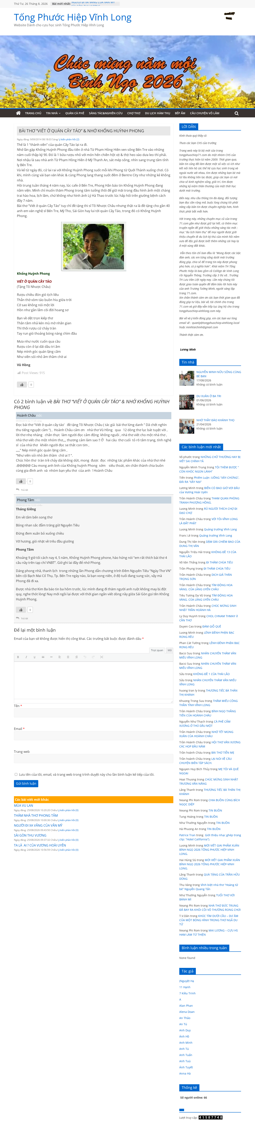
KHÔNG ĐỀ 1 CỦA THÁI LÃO (211, 674)
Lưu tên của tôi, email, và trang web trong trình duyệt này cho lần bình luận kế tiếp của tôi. (86, 774)
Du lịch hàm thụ (157, 113)
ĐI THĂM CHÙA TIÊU (219, 562)
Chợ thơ (133, 113)
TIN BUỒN (215, 810)
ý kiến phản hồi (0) (68, 810)
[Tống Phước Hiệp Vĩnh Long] (18, 113)
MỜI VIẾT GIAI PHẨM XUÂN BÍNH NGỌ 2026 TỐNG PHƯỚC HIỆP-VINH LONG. (209, 850)
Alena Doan (187, 1012)
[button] (19, 657)
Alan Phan (186, 1005)
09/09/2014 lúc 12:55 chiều (29, 505)
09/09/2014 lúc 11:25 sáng (28, 420)
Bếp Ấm (180, 113)
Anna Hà (185, 1073)
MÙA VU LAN (23, 805)
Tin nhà (52, 113)
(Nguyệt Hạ (186, 981)
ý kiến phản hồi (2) (69, 139)
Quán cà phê (74, 113)
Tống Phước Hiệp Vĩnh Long (72, 17)
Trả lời (24, 489)
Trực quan (157, 650)
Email (19, 729)
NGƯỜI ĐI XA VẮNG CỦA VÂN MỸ (93, 4)
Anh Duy (185, 1030)
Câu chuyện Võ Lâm (204, 113)
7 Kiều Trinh (187, 993)
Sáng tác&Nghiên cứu (106, 113)
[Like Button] (22, 385)
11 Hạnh (184, 987)
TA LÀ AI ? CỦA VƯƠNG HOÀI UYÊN (40, 845)
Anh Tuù (185, 1061)
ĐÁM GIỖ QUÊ (211, 626)
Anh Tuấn (185, 1055)
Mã (170, 650)
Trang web (22, 751)
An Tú (183, 1024)
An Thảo (184, 1018)
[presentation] (19, 657)
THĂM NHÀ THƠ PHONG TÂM (36, 815)
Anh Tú (184, 1049)
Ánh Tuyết (186, 1067)
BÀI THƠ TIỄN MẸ (222, 752)
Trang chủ (33, 113)
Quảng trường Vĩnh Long (220, 529)
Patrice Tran (187, 835)
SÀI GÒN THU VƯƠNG (30, 835)
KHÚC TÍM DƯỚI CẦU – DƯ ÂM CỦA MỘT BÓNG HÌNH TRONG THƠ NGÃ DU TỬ (208, 920)
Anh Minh (185, 1042)
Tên (18, 706)
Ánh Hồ (184, 1036)
